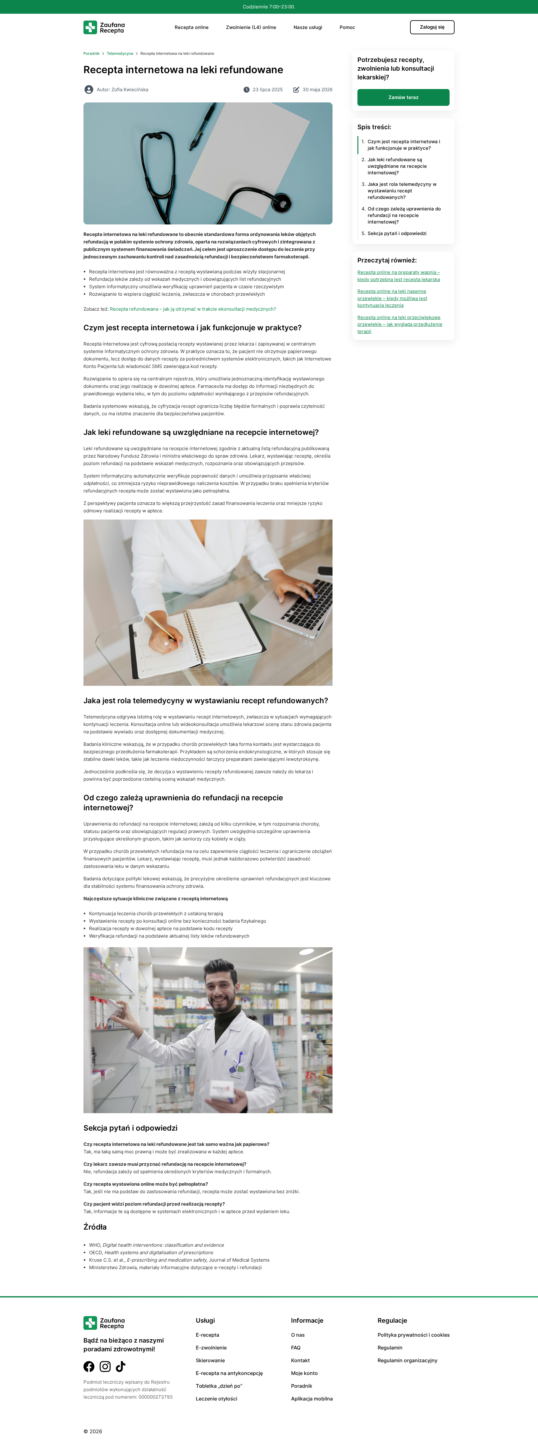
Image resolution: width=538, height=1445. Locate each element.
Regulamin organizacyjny (407, 1360)
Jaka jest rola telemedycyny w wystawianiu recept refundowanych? (402, 190)
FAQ (295, 1347)
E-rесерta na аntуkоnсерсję (229, 1373)
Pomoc (347, 27)
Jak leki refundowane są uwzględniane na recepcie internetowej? (397, 166)
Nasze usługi (308, 27)
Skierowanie (210, 1360)
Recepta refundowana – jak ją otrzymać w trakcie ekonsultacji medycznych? (193, 309)
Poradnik (301, 1386)
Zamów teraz (403, 97)
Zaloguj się (432, 27)
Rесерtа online (192, 27)
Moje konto (304, 1373)
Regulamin (390, 1347)
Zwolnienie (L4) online (251, 27)
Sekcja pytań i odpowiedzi (397, 234)
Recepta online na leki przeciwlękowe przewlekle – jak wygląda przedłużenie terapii (399, 324)
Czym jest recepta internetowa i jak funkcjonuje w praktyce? (404, 145)
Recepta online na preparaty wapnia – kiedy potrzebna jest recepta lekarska (398, 276)
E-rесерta (207, 1335)
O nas (298, 1335)
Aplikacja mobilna (312, 1399)
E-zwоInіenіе (211, 1347)
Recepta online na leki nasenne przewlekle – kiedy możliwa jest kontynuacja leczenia (392, 298)
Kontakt (300, 1360)
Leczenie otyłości (216, 1399)
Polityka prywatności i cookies (414, 1335)
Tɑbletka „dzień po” (219, 1386)
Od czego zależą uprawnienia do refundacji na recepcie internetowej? (404, 215)
